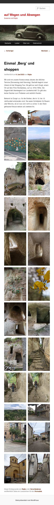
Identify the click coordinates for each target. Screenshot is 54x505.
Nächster (45, 51)
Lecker (17, 43)
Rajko (30, 74)
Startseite (8, 43)
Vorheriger (9, 51)
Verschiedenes (35, 489)
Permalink (38, 491)
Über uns (26, 43)
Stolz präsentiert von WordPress (27, 500)
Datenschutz (37, 43)
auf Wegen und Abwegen (22, 14)
